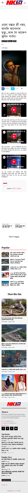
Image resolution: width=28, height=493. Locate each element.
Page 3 (10, 41)
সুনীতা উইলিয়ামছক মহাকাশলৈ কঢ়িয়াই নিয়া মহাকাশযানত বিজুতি (13, 473)
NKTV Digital (5, 48)
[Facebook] (3, 428)
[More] (22, 88)
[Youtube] (16, 428)
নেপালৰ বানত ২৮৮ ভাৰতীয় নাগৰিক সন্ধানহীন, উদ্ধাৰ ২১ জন (18, 268)
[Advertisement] (14, 206)
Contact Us (4, 485)
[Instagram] (7, 428)
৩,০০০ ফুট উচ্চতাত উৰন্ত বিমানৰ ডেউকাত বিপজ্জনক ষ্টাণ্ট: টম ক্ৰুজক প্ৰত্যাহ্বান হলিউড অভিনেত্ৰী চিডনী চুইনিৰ (18, 275)
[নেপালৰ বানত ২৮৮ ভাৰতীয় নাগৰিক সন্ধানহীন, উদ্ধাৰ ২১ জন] (5, 268)
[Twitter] (11, 428)
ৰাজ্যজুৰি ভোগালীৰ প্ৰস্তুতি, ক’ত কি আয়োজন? (20, 226)
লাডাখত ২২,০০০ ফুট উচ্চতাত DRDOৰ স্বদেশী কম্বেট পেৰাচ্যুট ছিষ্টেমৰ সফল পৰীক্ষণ (17, 283)
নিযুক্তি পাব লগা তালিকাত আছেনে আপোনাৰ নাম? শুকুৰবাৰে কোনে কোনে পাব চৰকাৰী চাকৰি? (13, 465)
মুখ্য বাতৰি (4, 41)
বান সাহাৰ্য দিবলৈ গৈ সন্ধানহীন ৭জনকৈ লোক (13, 459)
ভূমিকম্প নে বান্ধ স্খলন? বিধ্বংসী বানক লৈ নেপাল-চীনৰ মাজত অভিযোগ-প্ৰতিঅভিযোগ (17, 261)
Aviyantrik (15, 490)
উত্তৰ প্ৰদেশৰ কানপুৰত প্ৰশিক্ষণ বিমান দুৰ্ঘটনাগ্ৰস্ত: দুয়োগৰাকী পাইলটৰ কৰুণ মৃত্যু (17, 254)
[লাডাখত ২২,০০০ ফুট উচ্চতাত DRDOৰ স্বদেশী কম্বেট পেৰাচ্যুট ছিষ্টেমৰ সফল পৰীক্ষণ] (5, 283)
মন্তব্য (14, 41)
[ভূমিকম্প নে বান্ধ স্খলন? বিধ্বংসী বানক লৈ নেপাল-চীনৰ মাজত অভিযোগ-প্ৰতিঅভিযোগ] (5, 261)
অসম (2, 469)
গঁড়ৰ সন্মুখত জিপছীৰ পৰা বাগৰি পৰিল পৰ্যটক (7, 226)
